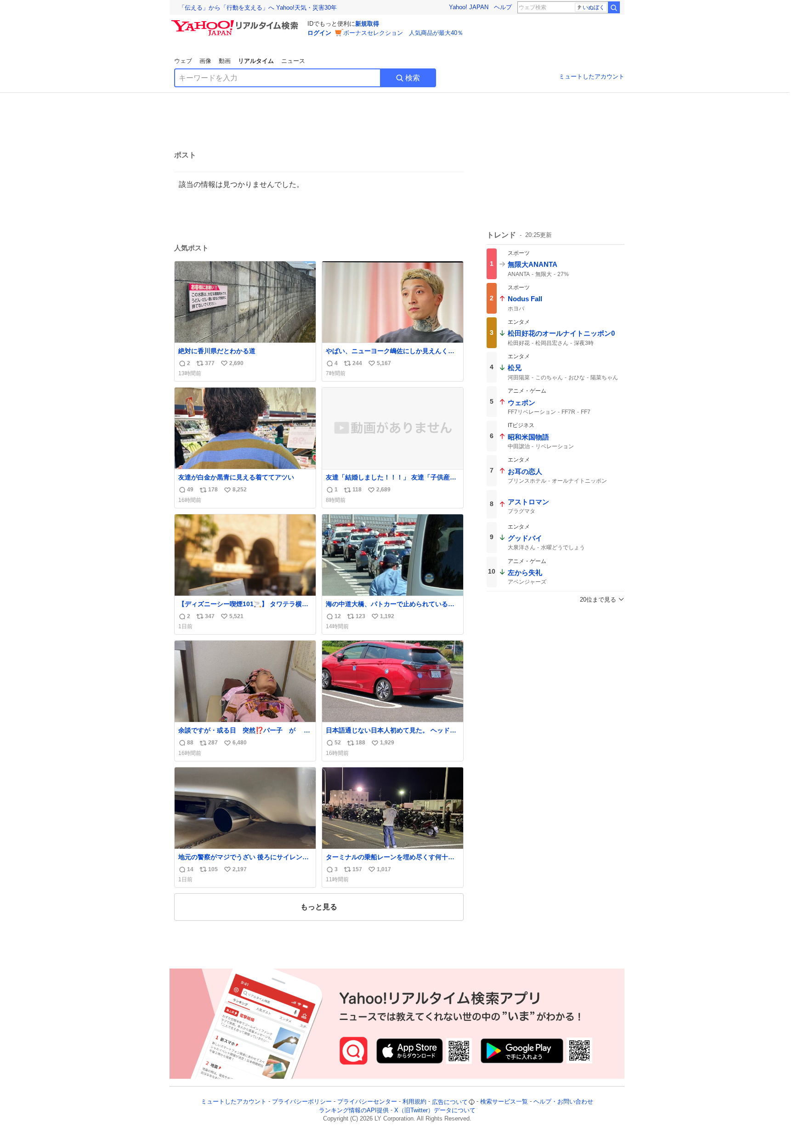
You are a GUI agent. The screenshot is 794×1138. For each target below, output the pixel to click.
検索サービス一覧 (504, 1102)
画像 (205, 60)
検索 (412, 78)
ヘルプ (503, 7)
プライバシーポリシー (302, 1102)
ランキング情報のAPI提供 (354, 1110)
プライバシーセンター (367, 1102)
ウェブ (183, 60)
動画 (225, 60)
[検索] (614, 7)
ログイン (319, 32)
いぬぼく (594, 7)
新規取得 (367, 23)
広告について (450, 1102)
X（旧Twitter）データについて (435, 1110)
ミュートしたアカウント (591, 76)
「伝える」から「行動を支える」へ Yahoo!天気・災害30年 (258, 7)
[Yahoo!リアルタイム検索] (236, 22)
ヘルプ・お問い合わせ (563, 1102)
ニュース (293, 60)
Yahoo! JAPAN (468, 7)
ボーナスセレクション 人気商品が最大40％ (403, 32)
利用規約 (414, 1102)
